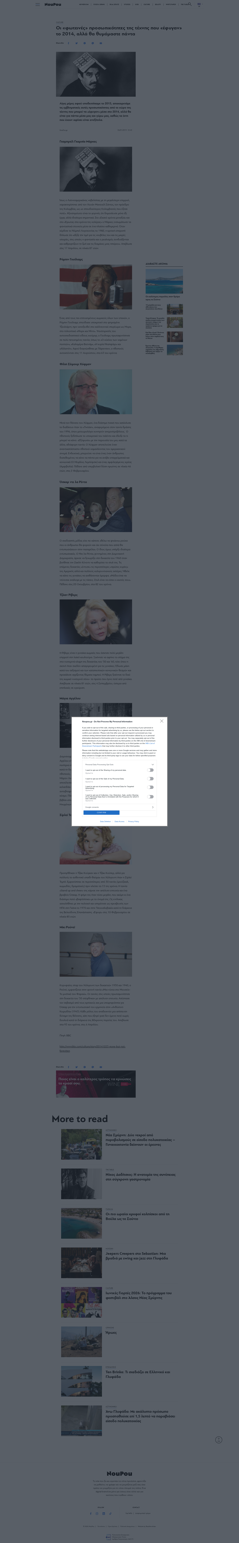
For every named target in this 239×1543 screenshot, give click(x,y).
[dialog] (119, 771)
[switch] (150, 770)
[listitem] (119, 764)
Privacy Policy (133, 821)
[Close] (162, 721)
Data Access (119, 821)
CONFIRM (101, 812)
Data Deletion (105, 821)
